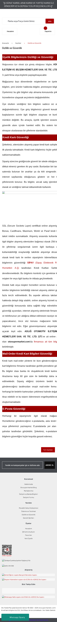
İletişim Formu (28, 497)
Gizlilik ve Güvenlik (28, 514)
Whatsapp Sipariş (17, 617)
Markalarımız (28, 491)
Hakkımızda (28, 484)
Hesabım (28, 528)
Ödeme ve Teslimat (28, 511)
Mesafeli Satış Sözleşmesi (28, 508)
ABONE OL (50, 465)
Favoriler (28, 535)
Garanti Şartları (28, 518)
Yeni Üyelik (28, 538)
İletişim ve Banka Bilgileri (28, 494)
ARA (49, 21)
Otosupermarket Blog (28, 487)
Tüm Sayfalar (48, 450)
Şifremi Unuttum (28, 532)
